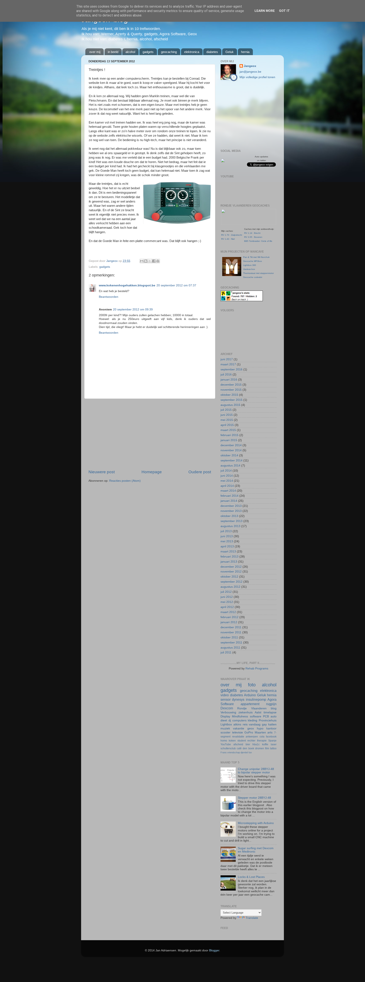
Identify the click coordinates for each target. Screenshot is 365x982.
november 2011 (231, 632)
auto (273, 716)
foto (252, 684)
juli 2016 (226, 374)
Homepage (152, 472)
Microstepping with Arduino (256, 823)
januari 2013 (229, 561)
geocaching (169, 52)
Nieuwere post (102, 472)
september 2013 (231, 521)
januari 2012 (229, 622)
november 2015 (231, 389)
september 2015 (231, 399)
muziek (225, 728)
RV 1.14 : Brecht (252, 233)
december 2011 (231, 627)
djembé (244, 752)
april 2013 (227, 546)
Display (225, 716)
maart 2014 (228, 490)
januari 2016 (229, 379)
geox (250, 728)
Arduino (250, 695)
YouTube (226, 744)
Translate (252, 917)
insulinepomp (256, 699)
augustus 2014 (230, 465)
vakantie (238, 728)
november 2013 (231, 511)
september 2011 (231, 642)
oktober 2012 (229, 576)
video (225, 695)
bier (248, 744)
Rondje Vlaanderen (251, 708)
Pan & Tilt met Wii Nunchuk (256, 257)
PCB (266, 716)
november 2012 (231, 571)
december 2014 (231, 445)
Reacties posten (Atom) (125, 480)
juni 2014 (227, 475)
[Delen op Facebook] (154, 261)
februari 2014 (229, 495)
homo (224, 740)
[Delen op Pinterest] (158, 261)
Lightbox (226, 724)
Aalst (258, 712)
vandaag (254, 724)
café (239, 748)
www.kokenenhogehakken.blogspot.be (127, 285)
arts (269, 732)
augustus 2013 (230, 526)
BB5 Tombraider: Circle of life (258, 241)
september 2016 (231, 369)
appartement (250, 704)
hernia (245, 52)
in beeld (113, 52)
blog (273, 708)
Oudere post (199, 472)
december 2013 (231, 505)
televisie (237, 732)
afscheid (238, 744)
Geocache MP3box (252, 261)
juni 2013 (227, 536)
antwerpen (252, 736)
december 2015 (231, 384)
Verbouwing (228, 712)
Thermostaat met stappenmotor (258, 273)
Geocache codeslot (252, 277)
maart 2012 (228, 612)
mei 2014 (227, 480)
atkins (237, 724)
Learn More (265, 11)
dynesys (238, 699)
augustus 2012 (230, 586)
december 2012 (231, 566)
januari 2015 (229, 440)
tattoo (273, 748)
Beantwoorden (108, 296)
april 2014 (227, 485)
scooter (225, 732)
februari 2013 (229, 556)
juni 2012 (227, 596)
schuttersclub (228, 748)
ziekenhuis (245, 712)
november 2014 (231, 450)
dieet (224, 720)
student (241, 740)
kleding (252, 720)
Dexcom (227, 708)
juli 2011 (226, 652)
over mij (94, 52)
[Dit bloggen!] (146, 261)
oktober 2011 (229, 637)
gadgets (148, 52)
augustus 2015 (230, 405)
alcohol (130, 52)
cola (262, 736)
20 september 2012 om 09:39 (133, 309)
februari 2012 (229, 617)
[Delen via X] (150, 261)
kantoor (271, 728)
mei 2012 (227, 602)
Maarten (260, 732)
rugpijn (271, 704)
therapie (262, 740)
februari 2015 (229, 435)
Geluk (229, 52)
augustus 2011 (230, 647)
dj (230, 720)
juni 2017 (227, 359)
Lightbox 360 (249, 265)
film (267, 748)
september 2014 (231, 460)
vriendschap (233, 752)
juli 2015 (226, 409)
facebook (271, 736)
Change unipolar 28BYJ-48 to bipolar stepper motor (256, 770)
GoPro (248, 732)
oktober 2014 (229, 455)
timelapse (270, 712)
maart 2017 (228, 364)
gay (264, 724)
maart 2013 (228, 551)
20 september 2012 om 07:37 (176, 285)
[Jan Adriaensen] (223, 161)
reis (245, 724)
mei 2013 (227, 541)
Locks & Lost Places (251, 877)
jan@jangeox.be (250, 71)
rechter (251, 740)
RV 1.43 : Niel (228, 239)
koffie (265, 744)
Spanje (272, 740)
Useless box (249, 269)
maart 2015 (228, 430)
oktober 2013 (229, 516)
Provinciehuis (267, 720)
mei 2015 (227, 420)
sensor (226, 699)
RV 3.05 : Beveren (253, 237)
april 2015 (227, 425)
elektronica (191, 52)
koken (232, 740)
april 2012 (227, 607)
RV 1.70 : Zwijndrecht (231, 235)
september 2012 (231, 581)
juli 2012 (226, 591)
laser (273, 744)
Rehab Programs (256, 668)
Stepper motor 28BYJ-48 (254, 797)
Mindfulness (240, 716)
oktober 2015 (229, 394)
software (255, 716)
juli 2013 (226, 531)
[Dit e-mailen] (142, 261)
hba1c (256, 744)
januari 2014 (229, 500)
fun (250, 752)
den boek (248, 748)
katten (272, 724)
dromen (259, 748)
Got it (284, 11)
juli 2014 (226, 470)
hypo (260, 728)
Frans (224, 752)
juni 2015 (227, 414)
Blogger (214, 950)
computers (239, 720)
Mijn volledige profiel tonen (257, 77)
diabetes (212, 52)
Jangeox (112, 261)
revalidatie (238, 736)
